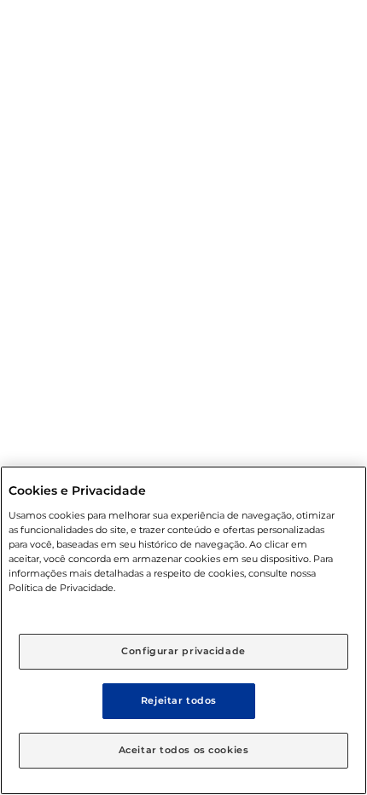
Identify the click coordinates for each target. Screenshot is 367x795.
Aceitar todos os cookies (184, 750)
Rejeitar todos (179, 700)
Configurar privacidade (183, 651)
